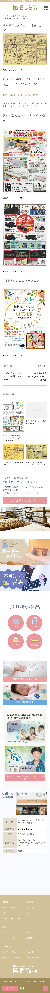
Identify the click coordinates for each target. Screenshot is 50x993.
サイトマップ (31, 913)
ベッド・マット (9, 938)
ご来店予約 (10, 988)
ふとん (28, 933)
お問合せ (6, 913)
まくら (5, 933)
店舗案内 (29, 902)
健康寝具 (29, 938)
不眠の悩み (30, 952)
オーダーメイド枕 (9, 952)
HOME (5, 902)
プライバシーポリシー (11, 919)
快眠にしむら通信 (9, 908)
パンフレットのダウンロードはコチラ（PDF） (25, 777)
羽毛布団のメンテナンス (12, 958)
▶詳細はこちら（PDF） (13, 69)
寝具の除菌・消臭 (33, 958)
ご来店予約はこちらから (25, 500)
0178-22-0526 (26, 828)
